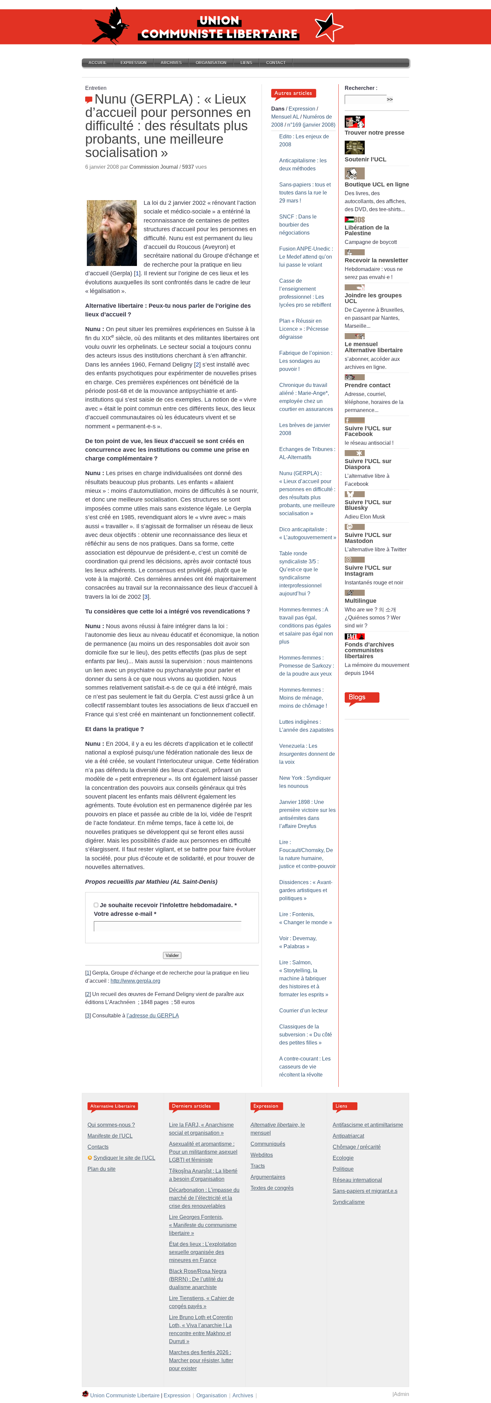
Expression (134, 62)
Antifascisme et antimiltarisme (368, 1125)
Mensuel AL (285, 117)
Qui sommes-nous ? (111, 1125)
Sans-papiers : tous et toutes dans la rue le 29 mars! (305, 192)
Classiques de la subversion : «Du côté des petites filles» (305, 1034)
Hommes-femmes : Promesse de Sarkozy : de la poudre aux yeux (306, 666)
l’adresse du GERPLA (153, 1015)
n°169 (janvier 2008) (311, 125)
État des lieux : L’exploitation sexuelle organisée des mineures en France (202, 1252)
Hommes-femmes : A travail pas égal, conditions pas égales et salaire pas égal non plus (306, 626)
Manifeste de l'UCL (110, 1136)
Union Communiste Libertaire (125, 1395)
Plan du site (102, 1169)
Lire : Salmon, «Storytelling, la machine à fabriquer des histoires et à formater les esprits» (303, 978)
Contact (276, 62)
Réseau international (357, 1180)
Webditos (262, 1155)
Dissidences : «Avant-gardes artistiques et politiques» (305, 890)
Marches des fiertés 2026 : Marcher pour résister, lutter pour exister (201, 1360)
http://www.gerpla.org (135, 981)
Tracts (258, 1166)
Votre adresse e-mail (125, 913)
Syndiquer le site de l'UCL (124, 1158)
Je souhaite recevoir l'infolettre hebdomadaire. (168, 905)
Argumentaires (268, 1177)
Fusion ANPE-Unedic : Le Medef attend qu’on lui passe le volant (306, 257)
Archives (171, 62)
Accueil (98, 62)
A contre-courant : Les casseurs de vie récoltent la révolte (305, 1067)
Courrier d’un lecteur (303, 1010)
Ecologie (343, 1158)
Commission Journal (153, 167)
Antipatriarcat (348, 1136)
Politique (343, 1169)
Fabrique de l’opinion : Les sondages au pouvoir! (305, 361)
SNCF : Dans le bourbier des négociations (298, 225)
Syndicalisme (349, 1202)
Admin (401, 1394)
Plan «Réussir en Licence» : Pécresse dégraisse (304, 329)
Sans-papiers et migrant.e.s (365, 1191)
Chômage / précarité (357, 1147)
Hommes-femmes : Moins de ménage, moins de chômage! (303, 698)
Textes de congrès (272, 1188)
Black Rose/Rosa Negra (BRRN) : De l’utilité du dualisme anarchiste (197, 1279)
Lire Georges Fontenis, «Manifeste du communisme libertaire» (203, 1225)
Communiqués (268, 1144)
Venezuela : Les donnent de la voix (307, 754)
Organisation (211, 62)
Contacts (98, 1147)
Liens (246, 62)
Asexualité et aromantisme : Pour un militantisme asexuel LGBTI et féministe (203, 1152)
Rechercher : (361, 88)
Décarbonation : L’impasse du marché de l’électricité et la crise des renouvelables (204, 1198)
